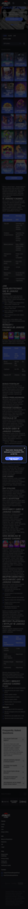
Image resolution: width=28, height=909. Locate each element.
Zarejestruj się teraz (14, 459)
